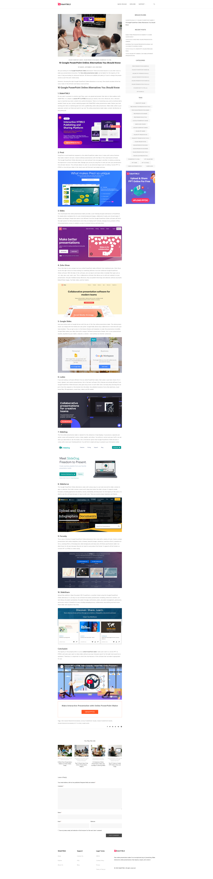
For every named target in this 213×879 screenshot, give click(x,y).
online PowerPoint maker (90, 652)
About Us (60, 865)
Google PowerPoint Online (78, 71)
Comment (61, 786)
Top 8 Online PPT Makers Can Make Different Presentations (139, 54)
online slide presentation (140, 156)
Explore (132, 4)
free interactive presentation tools (140, 107)
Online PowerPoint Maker (75, 60)
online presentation (140, 142)
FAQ (78, 861)
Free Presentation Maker (63, 758)
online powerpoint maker (104, 721)
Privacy (98, 865)
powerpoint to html (134, 159)
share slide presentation (135, 166)
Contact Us (80, 856)
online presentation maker (66, 723)
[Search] (154, 4)
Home (59, 856)
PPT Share (140, 91)
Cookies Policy (100, 861)
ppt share (134, 163)
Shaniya (82, 67)
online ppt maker (140, 131)
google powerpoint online (88, 721)
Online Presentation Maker (91, 60)
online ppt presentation (140, 135)
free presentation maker (140, 114)
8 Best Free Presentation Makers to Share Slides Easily (65, 763)
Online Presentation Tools (115, 760)
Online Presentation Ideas (98, 758)
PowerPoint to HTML (105, 60)
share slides (85, 723)
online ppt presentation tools (140, 138)
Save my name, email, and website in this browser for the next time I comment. (80, 831)
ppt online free (148, 159)
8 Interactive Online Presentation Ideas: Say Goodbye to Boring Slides (98, 763)
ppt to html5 (78, 723)
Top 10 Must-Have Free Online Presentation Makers (81, 765)
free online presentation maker (89, 73)
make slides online (140, 124)
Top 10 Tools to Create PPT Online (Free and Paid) (115, 765)
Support (142, 4)
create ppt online (140, 103)
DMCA (98, 856)
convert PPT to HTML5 (79, 99)
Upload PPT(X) (90, 712)
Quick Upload (122, 4)
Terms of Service (100, 869)
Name (60, 813)
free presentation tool (140, 117)
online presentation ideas (140, 145)
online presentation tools (140, 152)
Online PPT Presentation (116, 759)
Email (59, 822)
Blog (78, 865)
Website (93, 822)
